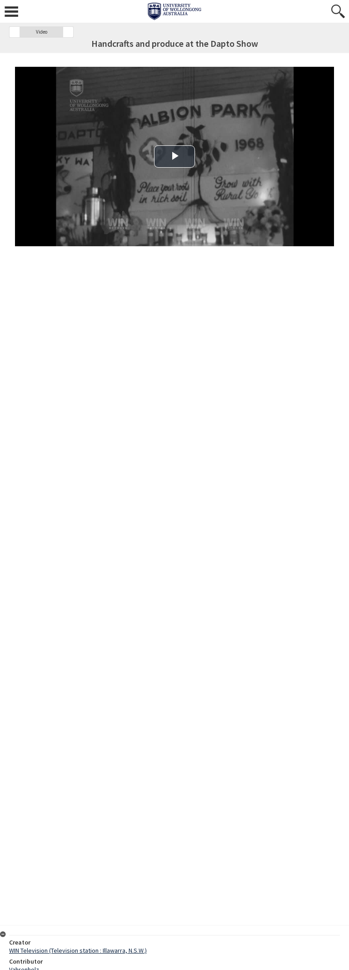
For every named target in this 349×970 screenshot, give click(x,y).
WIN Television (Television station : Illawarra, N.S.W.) (78, 950)
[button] (15, 32)
